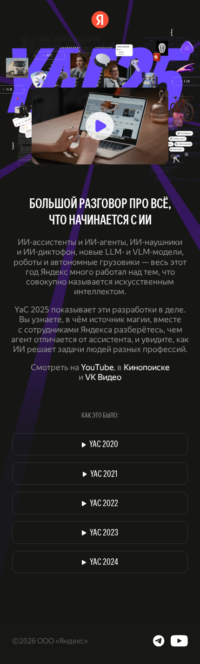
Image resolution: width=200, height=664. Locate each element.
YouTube (97, 367)
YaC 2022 (104, 504)
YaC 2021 (103, 474)
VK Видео (103, 377)
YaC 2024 (104, 562)
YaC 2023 (104, 533)
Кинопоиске (147, 367)
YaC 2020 (103, 444)
